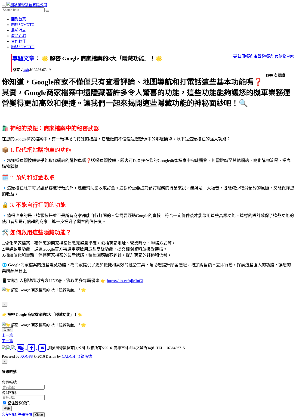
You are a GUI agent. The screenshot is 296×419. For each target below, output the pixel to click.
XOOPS (26, 356)
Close (7, 330)
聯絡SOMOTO (22, 47)
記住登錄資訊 (18, 403)
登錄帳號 (265, 56)
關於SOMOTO (22, 25)
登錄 (7, 408)
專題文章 (23, 59)
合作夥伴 (18, 41)
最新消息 (18, 30)
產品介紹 (18, 36)
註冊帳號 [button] (25, 414)
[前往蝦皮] (4, 348)
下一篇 (7, 341)
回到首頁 (18, 19)
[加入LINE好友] (8, 348)
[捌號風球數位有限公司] (26, 5)
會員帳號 (9, 382)
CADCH (68, 356)
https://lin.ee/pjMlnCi (125, 280)
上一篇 (7, 335)
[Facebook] (32, 348)
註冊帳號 (245, 56)
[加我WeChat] (21, 348)
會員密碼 (9, 393)
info (26, 70)
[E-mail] (42, 348)
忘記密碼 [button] (9, 414)
